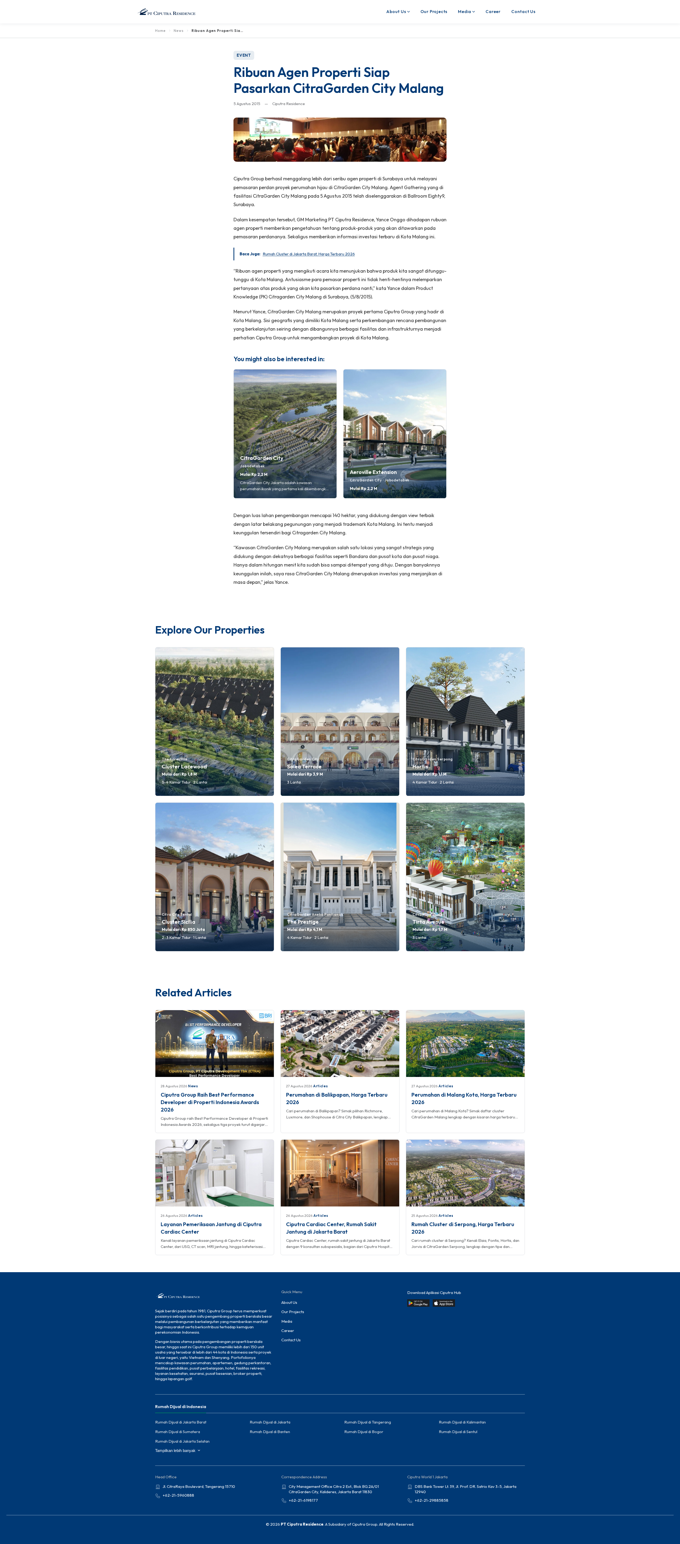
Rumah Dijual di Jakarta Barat (180, 1422)
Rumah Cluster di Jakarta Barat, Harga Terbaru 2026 (309, 253)
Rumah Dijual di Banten (270, 1431)
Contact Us (523, 11)
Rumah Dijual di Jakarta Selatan (182, 1441)
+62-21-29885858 (431, 1500)
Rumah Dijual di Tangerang (367, 1422)
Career (493, 11)
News (179, 30)
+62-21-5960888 (178, 1495)
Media (464, 11)
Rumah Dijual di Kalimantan (462, 1422)
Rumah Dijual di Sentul (458, 1431)
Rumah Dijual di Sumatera (177, 1431)
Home (160, 30)
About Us (396, 11)
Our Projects (434, 11)
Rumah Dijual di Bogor (363, 1431)
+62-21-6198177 (303, 1500)
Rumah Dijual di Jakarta (270, 1422)
